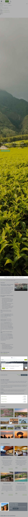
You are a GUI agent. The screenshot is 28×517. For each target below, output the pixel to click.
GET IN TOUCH (15, 508)
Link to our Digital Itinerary (4, 353)
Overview (5, 277)
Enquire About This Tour (5, 150)
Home (1, 280)
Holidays (4, 280)
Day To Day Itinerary (11, 277)
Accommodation (21, 277)
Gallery (16, 277)
